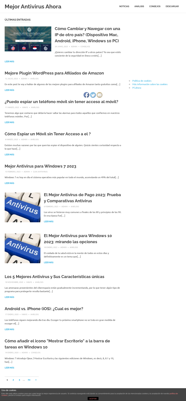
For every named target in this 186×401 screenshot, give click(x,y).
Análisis (139, 6)
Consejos (154, 6)
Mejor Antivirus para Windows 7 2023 (40, 166)
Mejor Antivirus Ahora (33, 6)
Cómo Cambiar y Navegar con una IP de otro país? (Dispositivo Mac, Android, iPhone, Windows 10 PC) (87, 34)
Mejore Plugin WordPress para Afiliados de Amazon (54, 73)
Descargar (172, 6)
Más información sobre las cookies (150, 84)
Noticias (124, 6)
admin (74, 46)
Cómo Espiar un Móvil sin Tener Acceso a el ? (48, 134)
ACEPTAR (93, 399)
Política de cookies (141, 80)
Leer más (9, 61)
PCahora (136, 87)
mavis (25, 107)
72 (29, 379)
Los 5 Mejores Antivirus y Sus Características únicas (54, 276)
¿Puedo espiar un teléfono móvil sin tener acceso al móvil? (61, 101)
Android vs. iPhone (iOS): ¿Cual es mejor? (44, 308)
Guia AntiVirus (40, 171)
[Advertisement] (152, 47)
